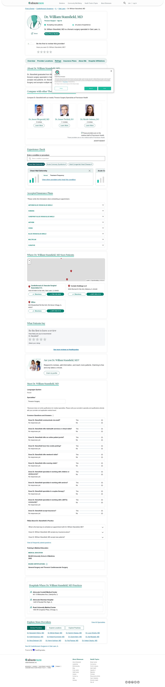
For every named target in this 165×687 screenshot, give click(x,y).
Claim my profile (51, 373)
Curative (31, 245)
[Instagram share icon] (129, 683)
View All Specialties (98, 622)
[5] (50, 51)
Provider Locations (45, 61)
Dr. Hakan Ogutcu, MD (89, 640)
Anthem (31, 222)
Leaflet (87, 280)
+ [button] (29, 260)
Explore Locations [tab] (55, 628)
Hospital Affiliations (97, 61)
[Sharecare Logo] (36, 3)
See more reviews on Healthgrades (66, 349)
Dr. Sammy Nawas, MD (74, 633)
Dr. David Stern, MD (75, 637)
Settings (61, 88)
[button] (53, 415)
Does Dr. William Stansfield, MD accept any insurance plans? (49, 532)
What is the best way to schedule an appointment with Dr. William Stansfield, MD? (56, 527)
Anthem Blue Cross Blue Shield (40, 205)
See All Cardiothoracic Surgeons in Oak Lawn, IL (41, 646)
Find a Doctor (29, 8)
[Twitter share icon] (135, 683)
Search (124, 3)
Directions (38, 294)
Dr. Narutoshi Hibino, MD (35, 633)
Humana (31, 211)
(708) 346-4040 (56, 294)
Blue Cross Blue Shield (37, 234)
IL (56, 8)
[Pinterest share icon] (138, 683)
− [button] (29, 263)
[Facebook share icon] (126, 683)
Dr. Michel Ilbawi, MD (55, 633)
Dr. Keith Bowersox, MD (35, 637)
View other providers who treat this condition (59, 179)
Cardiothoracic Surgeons (44, 8)
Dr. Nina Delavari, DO (34, 640)
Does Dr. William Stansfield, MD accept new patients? (47, 537)
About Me (82, 61)
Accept (104, 88)
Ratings (58, 61)
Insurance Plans (69, 61)
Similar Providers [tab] (36, 628)
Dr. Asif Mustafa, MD (92, 637)
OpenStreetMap (95, 280)
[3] (44, 51)
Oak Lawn (62, 8)
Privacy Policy (65, 81)
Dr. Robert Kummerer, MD (55, 637)
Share (36, 33)
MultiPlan (32, 239)
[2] (41, 51)
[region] (83, 81)
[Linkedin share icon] (132, 683)
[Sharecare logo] (46, 659)
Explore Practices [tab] (75, 628)
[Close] (111, 71)
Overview (31, 61)
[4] (47, 51)
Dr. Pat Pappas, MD (71, 640)
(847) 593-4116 (96, 294)
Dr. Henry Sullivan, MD (53, 640)
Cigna (30, 228)
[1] (38, 51)
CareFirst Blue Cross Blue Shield (41, 217)
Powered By (28, 650)
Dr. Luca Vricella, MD (93, 633)
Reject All (91, 88)
